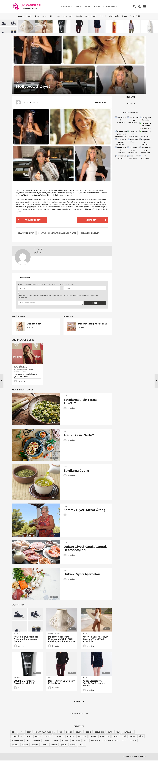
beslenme (99, 732)
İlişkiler (29, 16)
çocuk (63, 745)
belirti (79, 732)
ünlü (82, 745)
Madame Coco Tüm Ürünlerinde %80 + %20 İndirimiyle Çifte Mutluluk (61, 639)
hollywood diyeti (25, 233)
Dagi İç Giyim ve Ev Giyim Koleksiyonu (61, 682)
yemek (54, 745)
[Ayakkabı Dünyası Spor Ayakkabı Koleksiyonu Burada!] (27, 620)
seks (123, 740)
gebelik (70, 736)
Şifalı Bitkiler (114, 16)
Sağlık (79, 6)
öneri (73, 745)
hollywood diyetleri (89, 233)
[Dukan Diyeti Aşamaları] (36, 584)
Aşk (60, 732)
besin (88, 732)
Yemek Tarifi (135, 16)
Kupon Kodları (66, 6)
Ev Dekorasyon (110, 6)
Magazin (20, 16)
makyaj (36, 740)
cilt (117, 732)
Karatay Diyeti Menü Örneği (85, 510)
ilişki (124, 736)
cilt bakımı (128, 732)
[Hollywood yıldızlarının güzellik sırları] (27, 353)
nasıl (55, 740)
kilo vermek (17, 740)
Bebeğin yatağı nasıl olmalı (92, 324)
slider (25, 745)
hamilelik (104, 736)
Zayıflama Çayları (77, 470)
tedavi (35, 745)
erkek (38, 736)
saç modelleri (111, 740)
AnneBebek (62, 16)
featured (59, 736)
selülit (133, 740)
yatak (44, 745)
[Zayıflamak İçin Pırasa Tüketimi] (36, 409)
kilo (141, 736)
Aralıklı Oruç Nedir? (79, 435)
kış (28, 740)
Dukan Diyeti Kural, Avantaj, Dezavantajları (85, 548)
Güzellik (97, 6)
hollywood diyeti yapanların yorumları (57, 233)
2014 (21, 732)
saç (85, 740)
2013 (13, 732)
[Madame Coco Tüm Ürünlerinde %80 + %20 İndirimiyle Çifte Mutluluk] (61, 620)
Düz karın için (34, 324)
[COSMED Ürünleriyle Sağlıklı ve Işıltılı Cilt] (27, 664)
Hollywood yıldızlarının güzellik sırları (23, 370)
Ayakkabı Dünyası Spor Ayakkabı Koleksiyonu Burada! (26, 639)
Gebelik (79, 16)
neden (65, 740)
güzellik (82, 736)
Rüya (87, 16)
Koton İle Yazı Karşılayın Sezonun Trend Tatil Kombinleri (95, 639)
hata (115, 736)
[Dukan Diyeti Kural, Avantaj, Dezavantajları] (36, 552)
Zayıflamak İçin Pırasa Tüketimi (81, 401)
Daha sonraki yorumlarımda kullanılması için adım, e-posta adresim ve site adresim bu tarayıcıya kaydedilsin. (58, 296)
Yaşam (44, 16)
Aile (71, 16)
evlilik (48, 736)
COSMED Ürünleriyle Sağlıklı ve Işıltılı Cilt (25, 682)
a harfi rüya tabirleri (45, 732)
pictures (76, 740)
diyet (28, 736)
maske (46, 740)
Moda (87, 6)
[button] (134, 6)
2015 (29, 732)
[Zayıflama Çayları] (36, 482)
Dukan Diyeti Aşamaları (82, 574)
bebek (69, 732)
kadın (132, 736)
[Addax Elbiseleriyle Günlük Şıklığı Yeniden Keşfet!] (96, 664)
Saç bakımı (95, 740)
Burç (37, 16)
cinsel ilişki (17, 736)
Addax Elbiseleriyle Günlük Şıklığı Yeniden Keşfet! (94, 683)
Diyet (52, 16)
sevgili (15, 745)
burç (110, 732)
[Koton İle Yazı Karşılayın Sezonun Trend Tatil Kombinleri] (96, 620)
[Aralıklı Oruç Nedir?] (36, 445)
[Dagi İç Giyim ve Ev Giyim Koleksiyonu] (61, 664)
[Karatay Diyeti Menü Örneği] (36, 520)
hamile (93, 736)
